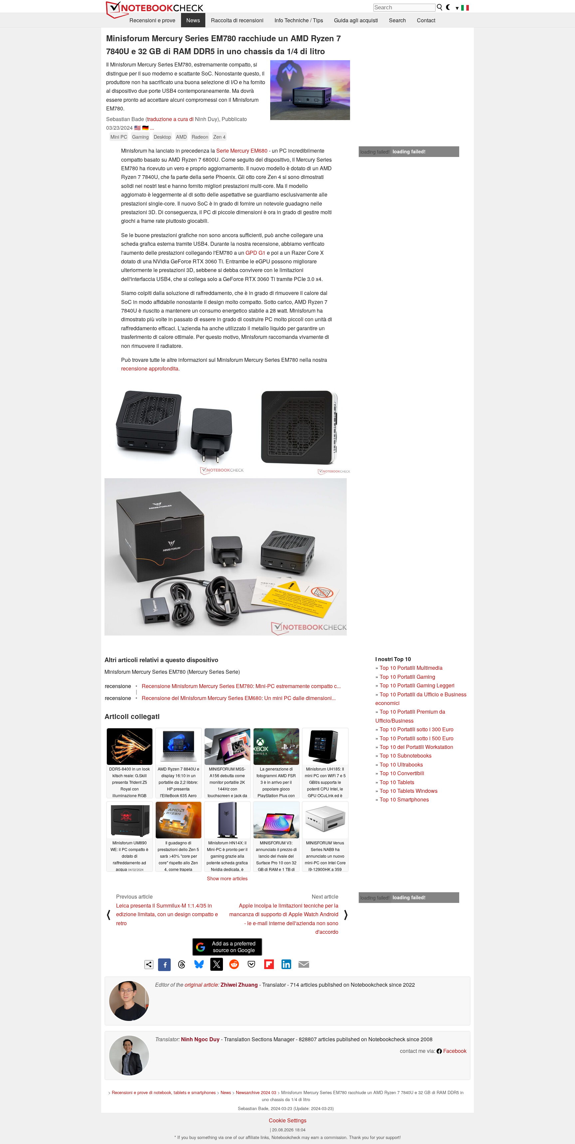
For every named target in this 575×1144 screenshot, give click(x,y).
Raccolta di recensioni (237, 20)
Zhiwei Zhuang (239, 984)
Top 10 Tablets (397, 782)
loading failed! (375, 151)
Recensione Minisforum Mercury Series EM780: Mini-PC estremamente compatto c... (241, 686)
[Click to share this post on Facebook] (164, 964)
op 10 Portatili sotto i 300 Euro (418, 729)
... (152, 127)
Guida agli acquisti (356, 20)
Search (397, 20)
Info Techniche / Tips (299, 20)
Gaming (140, 136)
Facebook (454, 1051)
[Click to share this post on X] (216, 964)
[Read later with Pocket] (251, 964)
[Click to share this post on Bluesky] (199, 964)
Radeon (200, 136)
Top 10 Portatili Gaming (407, 676)
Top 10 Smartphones (404, 799)
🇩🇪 (145, 127)
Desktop (162, 136)
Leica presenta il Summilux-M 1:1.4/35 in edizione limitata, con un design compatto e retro (167, 914)
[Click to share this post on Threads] (181, 964)
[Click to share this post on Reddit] (234, 964)
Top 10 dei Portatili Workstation (416, 747)
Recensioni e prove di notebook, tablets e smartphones (164, 1092)
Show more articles (227, 878)
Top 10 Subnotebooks (406, 755)
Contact (426, 20)
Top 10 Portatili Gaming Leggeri (417, 685)
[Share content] (148, 964)
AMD (181, 136)
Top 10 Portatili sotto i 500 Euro (417, 738)
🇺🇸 (137, 127)
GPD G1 (256, 252)
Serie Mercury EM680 (242, 150)
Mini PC (118, 136)
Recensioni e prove (152, 20)
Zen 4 (219, 136)
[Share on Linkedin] (286, 964)
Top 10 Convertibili (402, 773)
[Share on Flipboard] (269, 964)
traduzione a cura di (170, 119)
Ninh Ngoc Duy (200, 1039)
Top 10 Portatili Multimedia (411, 667)
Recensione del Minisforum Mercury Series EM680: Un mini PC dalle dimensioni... (239, 698)
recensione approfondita (149, 368)
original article (201, 984)
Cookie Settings (287, 1120)
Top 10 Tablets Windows (409, 790)
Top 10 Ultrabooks (401, 764)
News (193, 20)
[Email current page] (303, 964)
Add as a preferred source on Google (234, 946)
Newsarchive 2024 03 (256, 1092)
